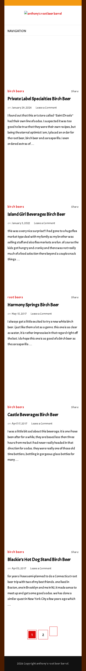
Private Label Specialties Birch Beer (39, 99)
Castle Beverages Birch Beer (33, 415)
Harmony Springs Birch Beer (33, 305)
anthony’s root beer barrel (52, 663)
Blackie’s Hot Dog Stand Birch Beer (39, 559)
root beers (15, 297)
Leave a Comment (46, 107)
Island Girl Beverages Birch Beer (36, 214)
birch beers (16, 91)
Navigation (17, 31)
